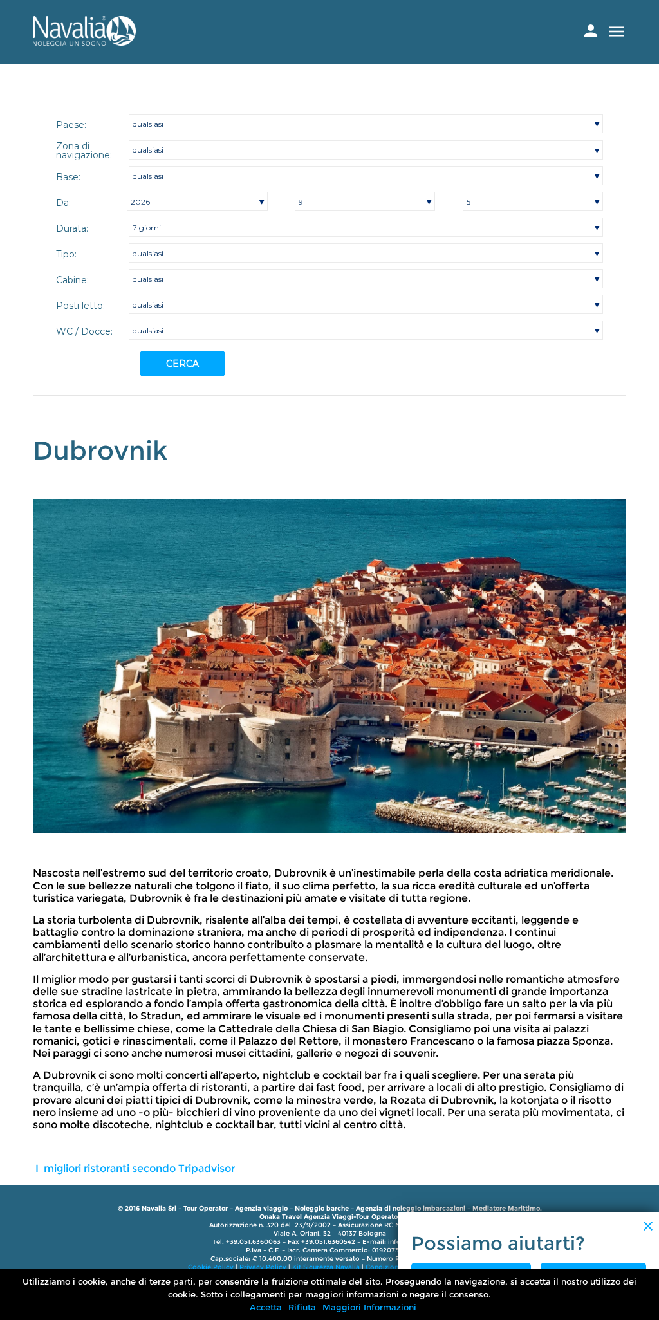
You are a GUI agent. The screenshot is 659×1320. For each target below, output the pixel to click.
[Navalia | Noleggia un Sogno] (84, 42)
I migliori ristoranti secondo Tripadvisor (134, 1168)
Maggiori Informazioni (369, 1307)
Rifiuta (302, 1307)
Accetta (266, 1307)
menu (616, 31)
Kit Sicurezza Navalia (326, 1267)
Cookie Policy (211, 1267)
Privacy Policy (262, 1267)
